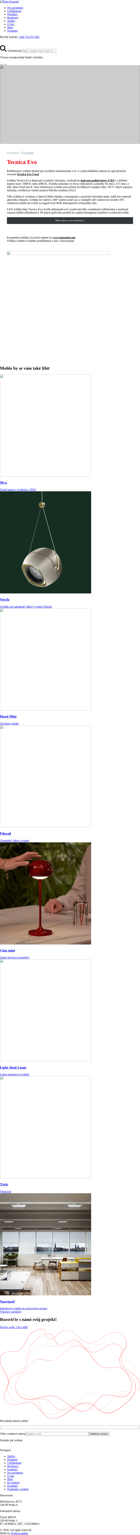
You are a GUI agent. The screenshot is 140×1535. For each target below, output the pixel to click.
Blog (10, 27)
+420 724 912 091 (29, 36)
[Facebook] (9, 43)
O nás (10, 24)
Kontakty (12, 30)
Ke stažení (13, 1482)
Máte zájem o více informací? (70, 220)
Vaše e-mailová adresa (13, 1433)
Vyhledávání (14, 50)
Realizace (12, 17)
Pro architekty (15, 7)
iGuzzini (28, 153)
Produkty (12, 14)
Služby (11, 20)
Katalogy (12, 1469)
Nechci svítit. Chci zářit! (14, 1327)
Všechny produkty (10, 1311)
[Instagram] (3, 43)
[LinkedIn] (16, 43)
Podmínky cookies (18, 1489)
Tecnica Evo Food (28, 174)
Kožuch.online (19, 1533)
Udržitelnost (14, 11)
